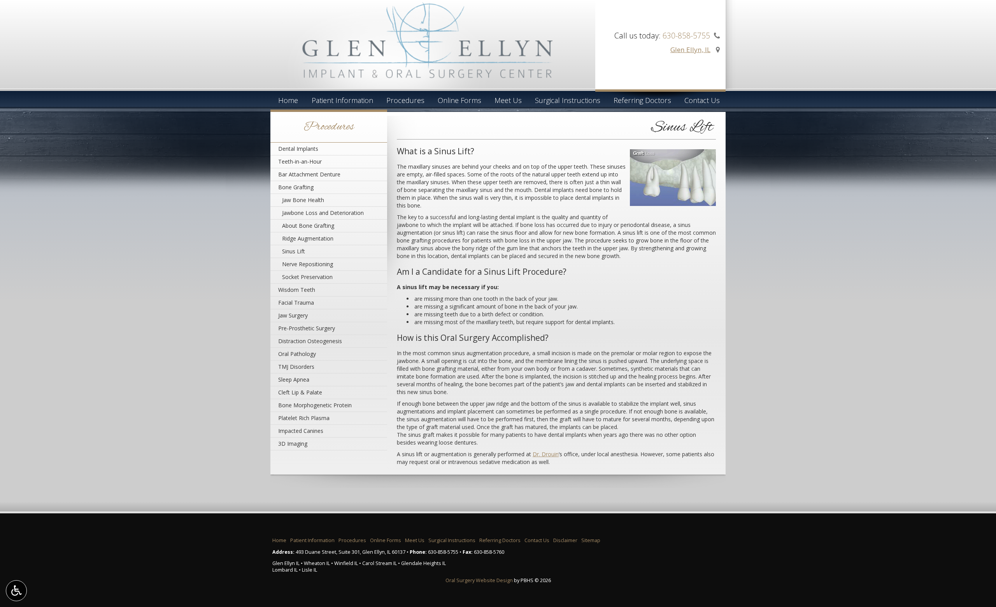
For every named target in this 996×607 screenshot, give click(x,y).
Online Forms (459, 100)
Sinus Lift (293, 251)
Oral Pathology (297, 354)
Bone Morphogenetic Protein (315, 405)
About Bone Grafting (308, 225)
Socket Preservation (307, 277)
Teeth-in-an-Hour (300, 161)
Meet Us (508, 100)
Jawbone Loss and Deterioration (323, 212)
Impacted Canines (300, 430)
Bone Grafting (296, 187)
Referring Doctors (642, 100)
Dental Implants (298, 148)
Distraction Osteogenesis (310, 341)
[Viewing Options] (16, 590)
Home (288, 100)
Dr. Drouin (546, 454)
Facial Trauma (296, 302)
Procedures (405, 100)
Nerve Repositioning (307, 264)
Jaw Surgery (293, 315)
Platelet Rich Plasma (304, 418)
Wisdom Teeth (296, 289)
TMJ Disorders (296, 366)
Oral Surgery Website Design (479, 580)
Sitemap (590, 540)
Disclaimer (565, 540)
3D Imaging (292, 443)
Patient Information (342, 100)
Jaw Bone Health (303, 200)
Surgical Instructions (567, 100)
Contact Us (702, 100)
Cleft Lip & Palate (300, 392)
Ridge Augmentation (307, 238)
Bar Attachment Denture (309, 174)
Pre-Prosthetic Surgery (306, 328)
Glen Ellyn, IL (690, 49)
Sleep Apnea (293, 379)
